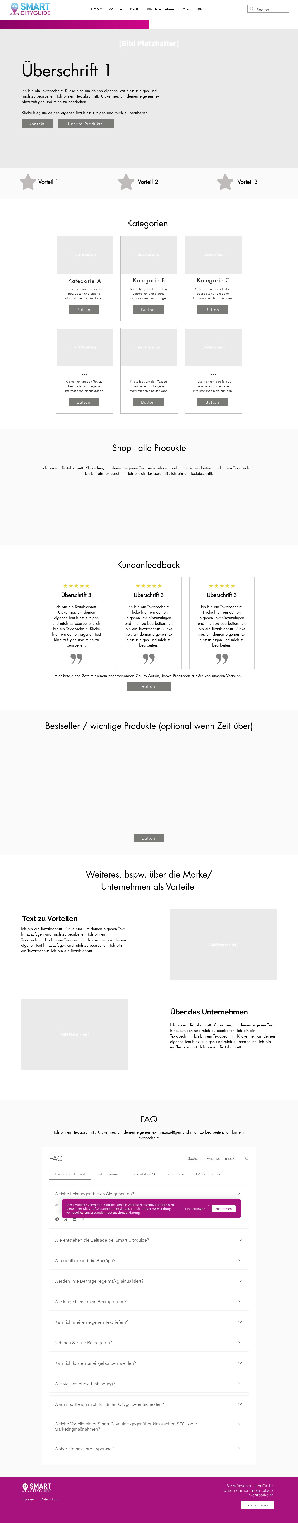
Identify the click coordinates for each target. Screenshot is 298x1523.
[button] (57, 1219)
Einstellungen (195, 1209)
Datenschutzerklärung (123, 1212)
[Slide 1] (149, 668)
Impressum (29, 1499)
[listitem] (84, 278)
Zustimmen (223, 1209)
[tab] (70, 1174)
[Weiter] (245, 625)
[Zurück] (53, 625)
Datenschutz (49, 1499)
